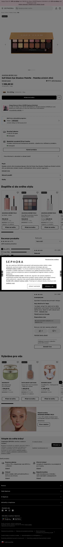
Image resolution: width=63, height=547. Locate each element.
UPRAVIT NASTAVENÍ (34, 286)
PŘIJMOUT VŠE (49, 286)
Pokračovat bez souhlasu (52, 259)
